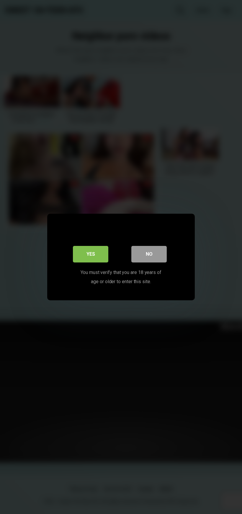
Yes (90, 254)
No (149, 254)
